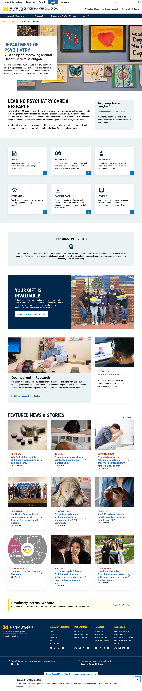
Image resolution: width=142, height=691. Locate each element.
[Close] (138, 679)
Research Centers (101, 637)
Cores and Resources (102, 640)
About (52, 631)
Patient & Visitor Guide (82, 634)
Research (42, 2)
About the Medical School (123, 640)
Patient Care (30, 2)
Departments (65, 2)
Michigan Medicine (59, 627)
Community (53, 637)
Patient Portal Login (81, 637)
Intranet (117, 643)
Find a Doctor (79, 631)
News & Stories (55, 643)
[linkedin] (104, 648)
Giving (52, 640)
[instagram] (55, 648)
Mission (52, 634)
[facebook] (51, 648)
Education (53, 2)
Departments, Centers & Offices (124, 637)
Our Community (119, 634)
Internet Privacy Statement (29, 686)
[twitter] (59, 648)
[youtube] (63, 648)
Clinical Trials (99, 631)
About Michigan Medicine (13, 2)
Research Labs (100, 634)
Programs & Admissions (122, 631)
